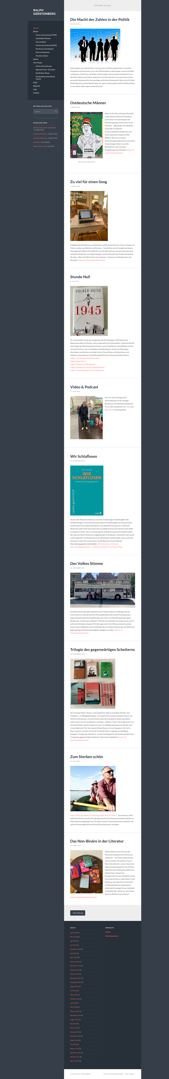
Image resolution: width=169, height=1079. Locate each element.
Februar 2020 (74, 1011)
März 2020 (73, 1007)
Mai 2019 (73, 1024)
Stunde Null (37, 142)
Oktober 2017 (75, 1057)
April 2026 (73, 933)
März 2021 (73, 995)
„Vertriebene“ (81, 361)
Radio (35, 82)
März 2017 (73, 1061)
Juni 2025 (73, 945)
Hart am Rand (41, 42)
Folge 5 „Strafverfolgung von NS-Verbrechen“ (87, 370)
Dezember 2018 (75, 1036)
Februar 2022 (74, 974)
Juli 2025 (73, 941)
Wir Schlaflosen (83, 456)
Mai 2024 (73, 953)
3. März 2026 (75, 107)
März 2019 (73, 1028)
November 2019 (75, 1015)
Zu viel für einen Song (40, 138)
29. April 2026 (75, 24)
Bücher (35, 31)
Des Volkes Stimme (86, 563)
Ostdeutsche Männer (40, 134)
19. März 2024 (75, 845)
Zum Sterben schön (86, 756)
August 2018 (74, 1040)
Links (35, 89)
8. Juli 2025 (74, 281)
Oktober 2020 (75, 999)
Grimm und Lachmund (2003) (46, 45)
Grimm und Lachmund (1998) (46, 35)
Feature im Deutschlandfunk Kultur (91, 260)
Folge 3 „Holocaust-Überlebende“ (83, 364)
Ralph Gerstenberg (44, 11)
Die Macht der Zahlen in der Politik (44, 128)
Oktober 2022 (75, 970)
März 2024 (73, 957)
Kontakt (36, 93)
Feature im (131, 150)
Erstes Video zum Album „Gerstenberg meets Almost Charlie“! (93, 815)
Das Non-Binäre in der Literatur (97, 841)
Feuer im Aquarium (42, 52)
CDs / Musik (37, 63)
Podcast (110, 410)
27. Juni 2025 (75, 391)
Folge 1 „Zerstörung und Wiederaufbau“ (85, 358)
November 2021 (75, 978)
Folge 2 (73, 361)
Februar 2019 (74, 1032)
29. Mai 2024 (75, 761)
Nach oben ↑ (130, 1074)
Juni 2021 (73, 990)
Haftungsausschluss (111, 936)
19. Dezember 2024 (77, 461)
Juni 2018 (73, 1044)
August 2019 (74, 1019)
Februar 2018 (74, 1048)
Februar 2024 (74, 961)
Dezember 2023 (75, 966)
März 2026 (73, 937)
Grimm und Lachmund (44, 66)
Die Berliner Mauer (43, 73)
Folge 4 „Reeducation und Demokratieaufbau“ (87, 367)
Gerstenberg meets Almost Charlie (45, 78)
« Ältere (77, 913)
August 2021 (74, 986)
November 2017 (75, 1053)
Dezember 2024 (75, 949)
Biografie (36, 86)
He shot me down (42, 56)
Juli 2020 (73, 1003)
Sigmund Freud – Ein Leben (45, 70)
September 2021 (75, 982)
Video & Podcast (38, 146)
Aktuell (35, 28)
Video (128, 407)
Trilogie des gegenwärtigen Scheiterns (102, 649)
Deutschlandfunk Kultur (114, 153)
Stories (35, 59)
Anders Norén (117, 1074)
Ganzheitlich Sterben (43, 38)
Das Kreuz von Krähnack (44, 49)
